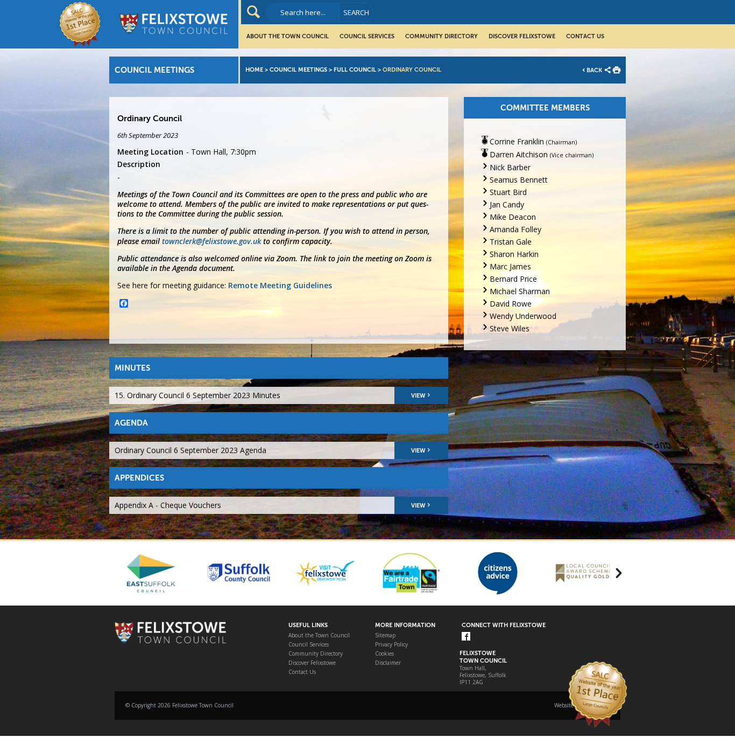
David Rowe (511, 303)
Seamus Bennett (519, 180)
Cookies (384, 653)
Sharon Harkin (514, 254)
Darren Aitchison (519, 154)
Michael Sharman (520, 291)
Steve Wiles (509, 328)
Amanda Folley (515, 229)
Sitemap (385, 635)
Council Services (367, 36)
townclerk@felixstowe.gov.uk (211, 241)
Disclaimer (388, 662)
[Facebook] (466, 637)
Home (254, 69)
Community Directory (441, 36)
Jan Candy (507, 204)
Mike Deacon (513, 217)
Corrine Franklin (517, 141)
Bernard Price (513, 279)
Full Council (355, 69)
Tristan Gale (511, 242)
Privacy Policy (391, 644)
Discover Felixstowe (522, 36)
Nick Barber (510, 167)
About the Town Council (287, 36)
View (418, 395)
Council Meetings (298, 69)
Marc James (510, 266)
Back (594, 70)
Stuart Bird (508, 192)
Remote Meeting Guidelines (280, 285)
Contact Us (585, 36)
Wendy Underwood (523, 316)
